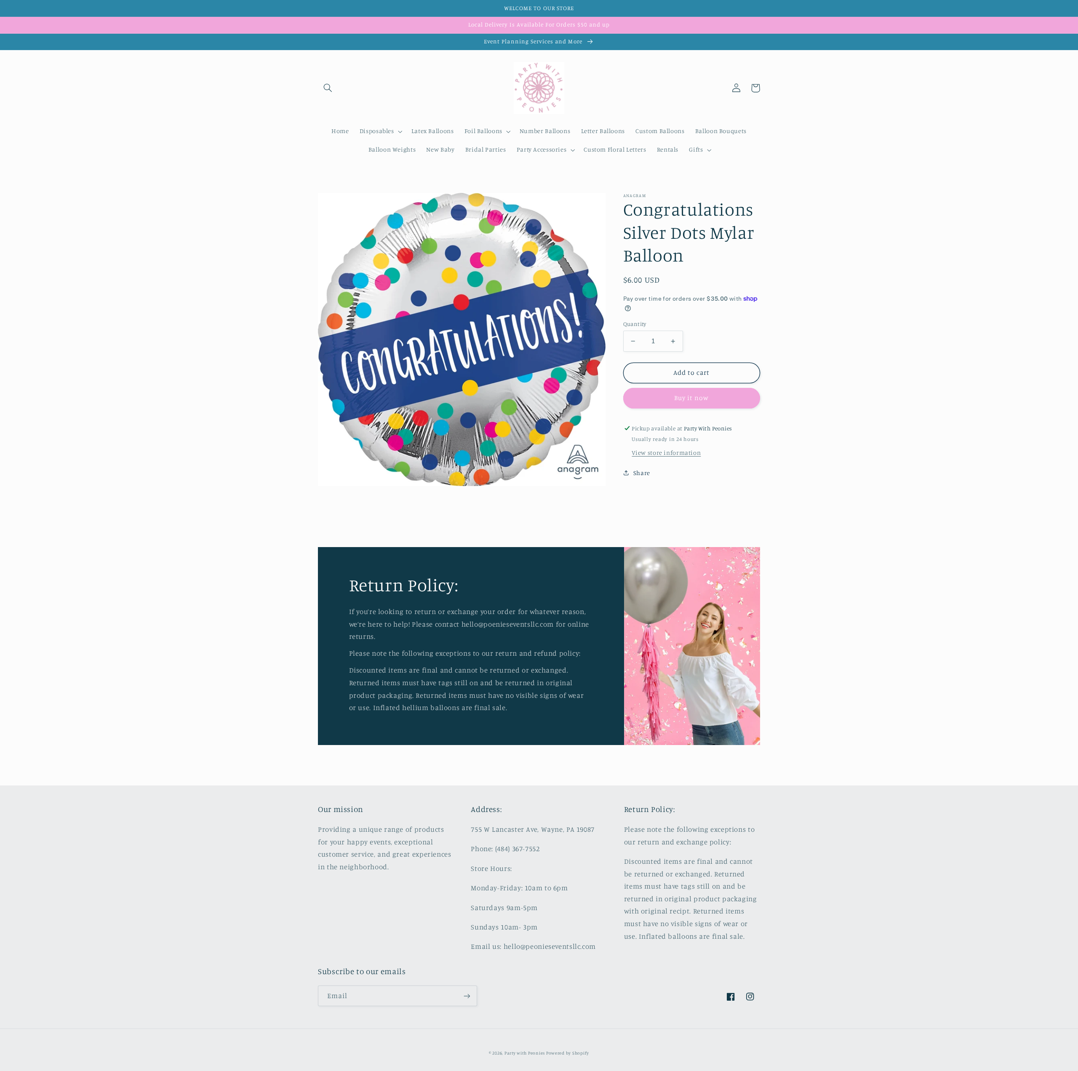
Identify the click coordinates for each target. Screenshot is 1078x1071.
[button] (327, 88)
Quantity (634, 323)
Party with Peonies (525, 1052)
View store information (666, 452)
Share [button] (641, 472)
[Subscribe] (467, 996)
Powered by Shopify (567, 1052)
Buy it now (691, 398)
